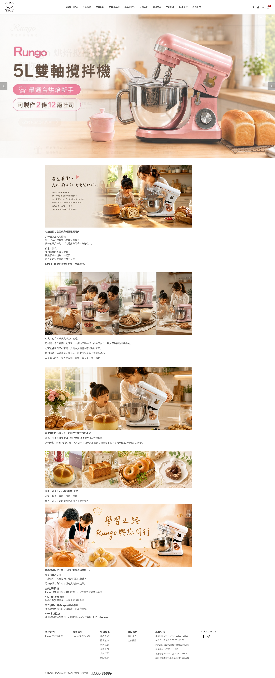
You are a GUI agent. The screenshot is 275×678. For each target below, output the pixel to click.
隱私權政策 (107, 673)
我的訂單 (104, 653)
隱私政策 (104, 640)
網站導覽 (104, 658)
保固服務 (104, 649)
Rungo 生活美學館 (54, 636)
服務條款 (104, 636)
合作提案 (132, 640)
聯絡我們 (132, 636)
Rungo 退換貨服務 (81, 636)
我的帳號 (104, 644)
